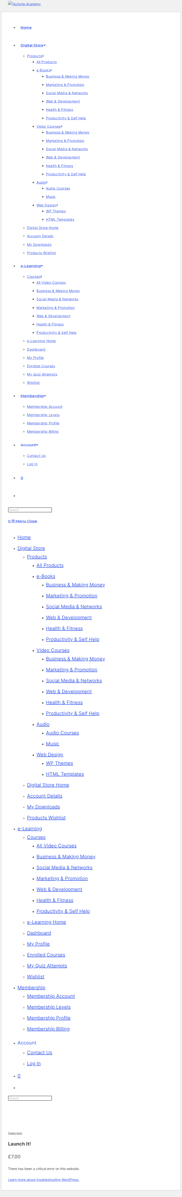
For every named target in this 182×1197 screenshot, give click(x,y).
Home (24, 537)
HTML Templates (65, 774)
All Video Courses (56, 846)
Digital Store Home (48, 785)
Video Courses (52, 650)
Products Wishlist (46, 818)
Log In (34, 1063)
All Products (50, 565)
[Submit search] (54, 1099)
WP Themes (59, 763)
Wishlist (35, 976)
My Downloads (43, 807)
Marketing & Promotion (71, 595)
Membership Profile (49, 1018)
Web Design (49, 754)
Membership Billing (48, 1029)
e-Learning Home (46, 922)
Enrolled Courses (46, 955)
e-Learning (30, 828)
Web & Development (69, 617)
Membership (31, 987)
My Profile (38, 944)
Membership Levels (49, 1007)
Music (52, 744)
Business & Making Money (75, 585)
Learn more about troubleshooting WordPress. (43, 1180)
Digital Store (31, 548)
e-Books (45, 576)
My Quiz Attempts (47, 966)
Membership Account (51, 996)
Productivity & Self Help (72, 639)
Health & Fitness (64, 628)
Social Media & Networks (74, 606)
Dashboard (39, 933)
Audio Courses (62, 733)
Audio (43, 724)
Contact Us (39, 1052)
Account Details (44, 796)
